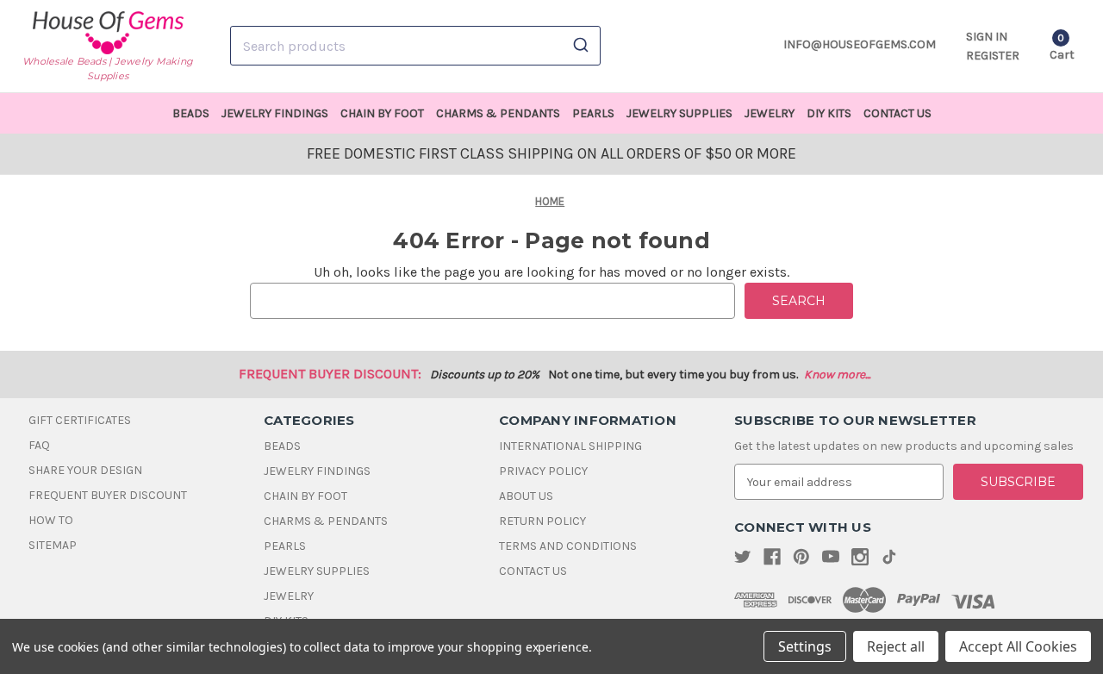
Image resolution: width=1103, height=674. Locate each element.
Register (992, 55)
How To (50, 520)
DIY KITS (829, 113)
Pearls (593, 113)
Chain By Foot (382, 113)
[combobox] (415, 46)
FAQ (39, 445)
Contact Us (897, 113)
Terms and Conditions (568, 546)
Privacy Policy (543, 471)
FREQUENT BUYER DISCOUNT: (330, 373)
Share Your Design (85, 470)
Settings (805, 646)
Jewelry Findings (274, 113)
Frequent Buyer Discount (107, 495)
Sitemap (52, 545)
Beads (190, 113)
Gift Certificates (79, 420)
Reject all (896, 646)
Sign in (986, 36)
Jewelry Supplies (679, 113)
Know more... (837, 374)
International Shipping (570, 446)
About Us (526, 496)
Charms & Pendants (498, 113)
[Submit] (579, 46)
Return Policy (542, 521)
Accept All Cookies (1018, 646)
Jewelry (770, 113)
